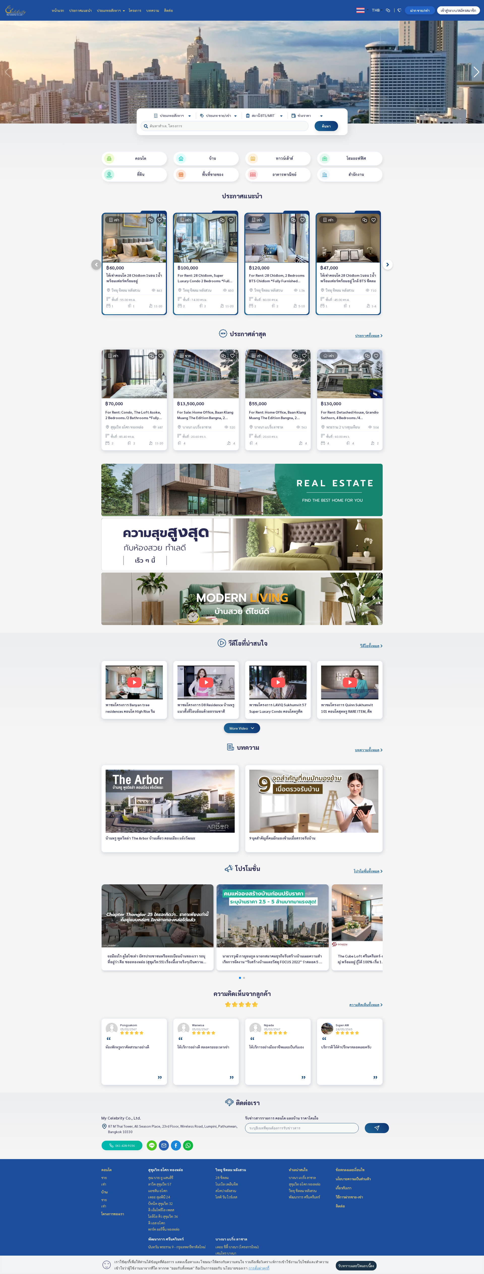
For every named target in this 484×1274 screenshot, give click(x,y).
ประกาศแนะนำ (80, 10)
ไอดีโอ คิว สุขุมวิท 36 (163, 1216)
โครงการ (135, 10)
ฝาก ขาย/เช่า (420, 10)
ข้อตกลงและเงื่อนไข (350, 1169)
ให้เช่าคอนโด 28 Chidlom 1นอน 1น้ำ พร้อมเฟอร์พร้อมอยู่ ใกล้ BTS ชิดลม (348, 278)
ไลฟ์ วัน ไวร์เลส (226, 1197)
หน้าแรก (58, 10)
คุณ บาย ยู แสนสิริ (160, 1177)
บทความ (152, 10)
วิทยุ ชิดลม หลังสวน (231, 1169)
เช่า (103, 1184)
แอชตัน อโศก (157, 1190)
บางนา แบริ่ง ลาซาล (231, 1239)
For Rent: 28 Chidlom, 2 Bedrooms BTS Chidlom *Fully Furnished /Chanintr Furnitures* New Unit (277, 278)
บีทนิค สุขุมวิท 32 (160, 1203)
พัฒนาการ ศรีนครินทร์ (166, 1239)
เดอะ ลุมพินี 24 (159, 1197)
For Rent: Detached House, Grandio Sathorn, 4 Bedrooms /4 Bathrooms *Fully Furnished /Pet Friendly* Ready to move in (350, 415)
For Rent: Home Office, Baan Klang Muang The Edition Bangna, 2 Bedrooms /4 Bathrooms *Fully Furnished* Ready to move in (277, 415)
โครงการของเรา (112, 1213)
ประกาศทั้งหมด (367, 335)
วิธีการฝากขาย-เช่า (349, 1197)
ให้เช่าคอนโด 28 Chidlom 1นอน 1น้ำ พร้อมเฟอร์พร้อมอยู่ (134, 278)
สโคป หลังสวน (226, 1190)
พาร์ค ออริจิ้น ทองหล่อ (163, 1229)
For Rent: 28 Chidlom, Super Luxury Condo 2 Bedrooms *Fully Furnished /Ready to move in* (204, 278)
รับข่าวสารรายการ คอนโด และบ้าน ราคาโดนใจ (281, 1118)
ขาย (104, 1177)
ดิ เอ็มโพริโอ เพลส (161, 1209)
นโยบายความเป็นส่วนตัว (353, 1178)
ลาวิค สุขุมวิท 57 (159, 1184)
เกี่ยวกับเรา (343, 1188)
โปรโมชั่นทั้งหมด (366, 871)
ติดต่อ (168, 10)
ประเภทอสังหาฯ (109, 10)
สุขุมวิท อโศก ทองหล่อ (165, 1169)
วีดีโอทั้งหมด (369, 645)
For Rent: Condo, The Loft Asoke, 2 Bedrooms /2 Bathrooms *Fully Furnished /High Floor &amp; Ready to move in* (134, 415)
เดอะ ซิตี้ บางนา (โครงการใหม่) (237, 1247)
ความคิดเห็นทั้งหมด (364, 1004)
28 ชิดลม (222, 1177)
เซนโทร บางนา (226, 1253)
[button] (476, 72)
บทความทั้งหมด (367, 750)
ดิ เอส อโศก (156, 1223)
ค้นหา (326, 126)
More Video (239, 728)
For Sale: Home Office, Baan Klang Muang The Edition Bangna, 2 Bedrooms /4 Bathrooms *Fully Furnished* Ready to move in (205, 415)
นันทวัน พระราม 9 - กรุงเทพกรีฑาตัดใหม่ (176, 1247)
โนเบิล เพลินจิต (227, 1184)
